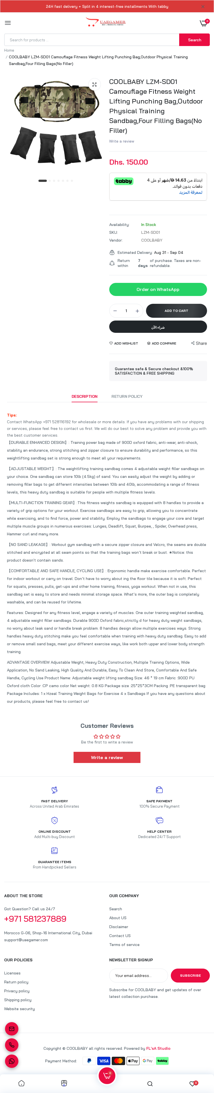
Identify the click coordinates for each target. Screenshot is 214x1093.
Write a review (121, 141)
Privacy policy (17, 990)
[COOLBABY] (106, 23)
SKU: (113, 232)
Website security (19, 1008)
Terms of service (124, 944)
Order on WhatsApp (158, 289)
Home (9, 50)
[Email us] (11, 1029)
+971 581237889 (35, 918)
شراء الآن (158, 327)
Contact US (120, 935)
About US (118, 917)
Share (201, 343)
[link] (21, 1083)
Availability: (119, 224)
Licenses (12, 973)
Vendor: (116, 240)
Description (85, 396)
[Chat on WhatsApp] (11, 1061)
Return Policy (127, 396)
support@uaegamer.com (26, 939)
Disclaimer (118, 926)
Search (115, 908)
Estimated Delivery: (135, 252)
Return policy (16, 981)
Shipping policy (17, 999)
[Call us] (11, 1045)
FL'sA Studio (158, 1048)
